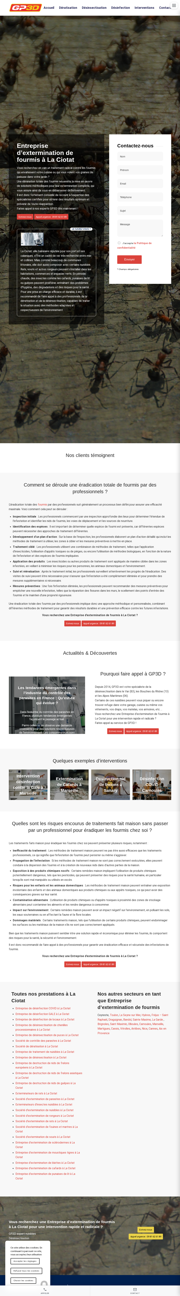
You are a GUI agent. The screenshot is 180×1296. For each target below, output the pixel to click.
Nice (144, 1028)
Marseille (157, 1024)
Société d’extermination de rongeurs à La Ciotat (44, 1115)
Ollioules (133, 1024)
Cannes (153, 1028)
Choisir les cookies (23, 1280)
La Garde (158, 1019)
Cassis (115, 1028)
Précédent (16, 705)
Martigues (104, 1028)
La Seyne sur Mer (129, 1015)
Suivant (77, 705)
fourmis (42, 504)
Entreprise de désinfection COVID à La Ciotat (42, 1008)
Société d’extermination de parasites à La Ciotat (44, 1099)
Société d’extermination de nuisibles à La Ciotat (44, 1110)
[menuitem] (49, 7)
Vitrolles (125, 1028)
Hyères (146, 1015)
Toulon (114, 1015)
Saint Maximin (118, 1024)
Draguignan (115, 1019)
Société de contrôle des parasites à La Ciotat (43, 1040)
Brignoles (103, 1024)
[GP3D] (26, 7)
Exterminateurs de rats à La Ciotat (36, 1093)
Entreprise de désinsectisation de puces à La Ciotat (47, 1035)
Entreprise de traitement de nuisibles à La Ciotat (44, 1052)
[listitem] (45, 1291)
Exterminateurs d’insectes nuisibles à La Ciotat (43, 1104)
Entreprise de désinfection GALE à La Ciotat (42, 1014)
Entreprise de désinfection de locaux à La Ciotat (44, 1019)
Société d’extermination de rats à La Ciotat (41, 1121)
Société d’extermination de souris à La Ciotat (42, 1137)
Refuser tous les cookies (26, 1271)
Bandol (127, 1019)
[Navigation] (174, 5)
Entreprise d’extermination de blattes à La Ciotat (45, 1162)
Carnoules (145, 1024)
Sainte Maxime (142, 1019)
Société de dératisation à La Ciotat (36, 1046)
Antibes (136, 1028)
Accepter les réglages (25, 1261)
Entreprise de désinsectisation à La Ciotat (40, 1057)
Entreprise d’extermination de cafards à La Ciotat (45, 1168)
